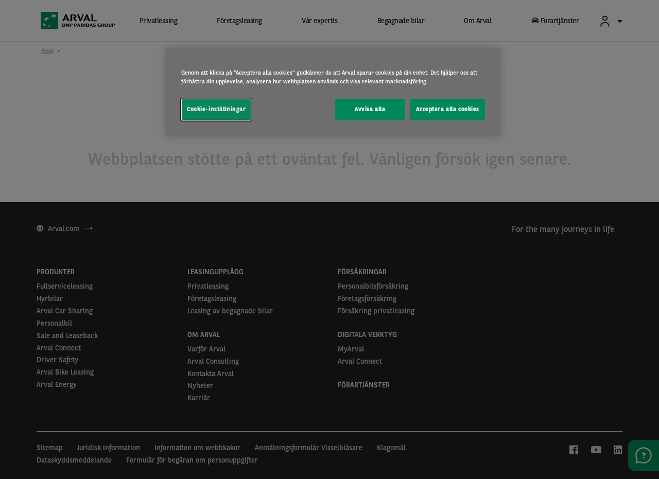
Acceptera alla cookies (447, 109)
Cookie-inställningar (216, 109)
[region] (333, 92)
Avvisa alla (370, 109)
